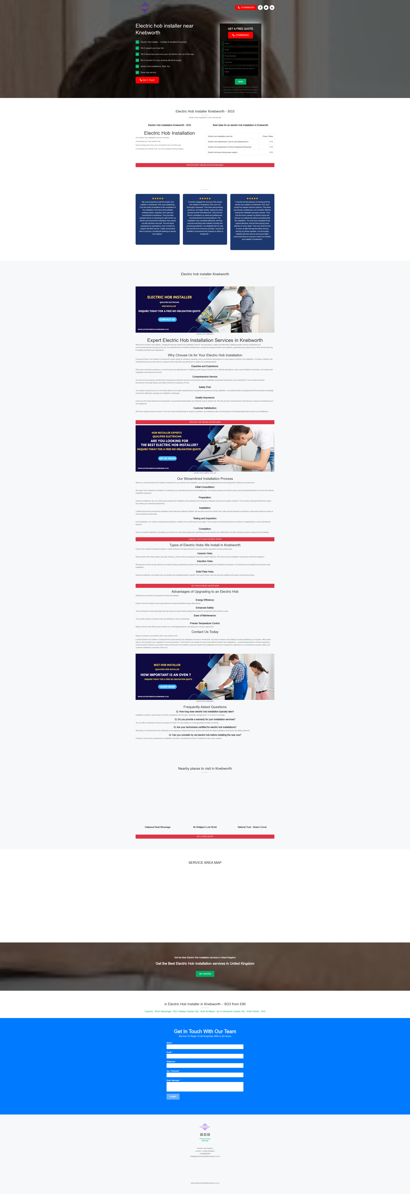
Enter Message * (173, 1080)
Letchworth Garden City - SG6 (236, 1011)
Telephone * (171, 1062)
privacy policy (233, 92)
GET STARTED (205, 974)
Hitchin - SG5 (259, 1011)
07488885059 (247, 7)
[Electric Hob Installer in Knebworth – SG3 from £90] (205, 1126)
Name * (170, 1043)
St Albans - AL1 (213, 1011)
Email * (170, 1052)
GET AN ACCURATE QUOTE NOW (205, 586)
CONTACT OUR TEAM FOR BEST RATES (205, 539)
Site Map (205, 1140)
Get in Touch (149, 80)
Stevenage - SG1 (169, 1011)
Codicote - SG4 (152, 1011)
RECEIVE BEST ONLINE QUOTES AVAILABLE (205, 165)
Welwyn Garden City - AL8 (191, 1011)
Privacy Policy (205, 1139)
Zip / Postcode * (173, 1071)
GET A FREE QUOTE (205, 836)
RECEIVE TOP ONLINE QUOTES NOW (205, 422)
